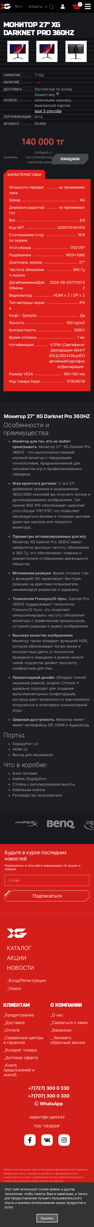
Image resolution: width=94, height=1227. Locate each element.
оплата (10, 100)
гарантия (11, 75)
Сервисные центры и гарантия (23, 1040)
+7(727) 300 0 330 (48, 1088)
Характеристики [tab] (24, 174)
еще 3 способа (48, 111)
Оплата (12, 1030)
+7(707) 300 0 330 (48, 1096)
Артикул (11, 124)
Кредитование (19, 1015)
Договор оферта (21, 1057)
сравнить (10, 157)
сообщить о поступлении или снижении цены (39, 157)
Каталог (19, 948)
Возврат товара (21, 1050)
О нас (57, 1015)
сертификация (17, 117)
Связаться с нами (70, 1022)
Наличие (11, 82)
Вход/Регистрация (27, 980)
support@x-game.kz (47, 1117)
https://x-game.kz (52, 1181)
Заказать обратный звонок (67, 1040)
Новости (20, 968)
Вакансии (61, 1030)
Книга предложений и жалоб (19, 1070)
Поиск (15, 988)
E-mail (14, 880)
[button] (36, 6)
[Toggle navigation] (89, 6)
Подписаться (47, 896)
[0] (76, 6)
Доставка (12, 89)
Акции (16, 958)
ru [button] (17, 6)
